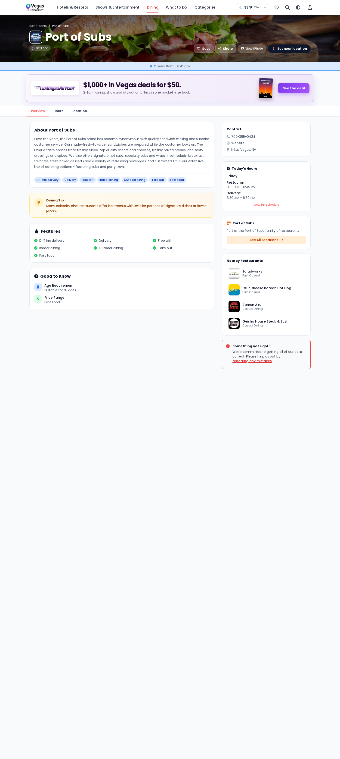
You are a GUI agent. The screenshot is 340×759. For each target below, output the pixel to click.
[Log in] (310, 7)
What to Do (176, 7)
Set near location (289, 48)
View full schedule (266, 205)
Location (79, 111)
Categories (205, 7)
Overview (37, 111)
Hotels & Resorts (72, 7)
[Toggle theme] (298, 7)
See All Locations (264, 240)
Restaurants (38, 26)
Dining (152, 7)
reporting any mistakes (252, 361)
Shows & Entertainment (117, 7)
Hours (58, 111)
